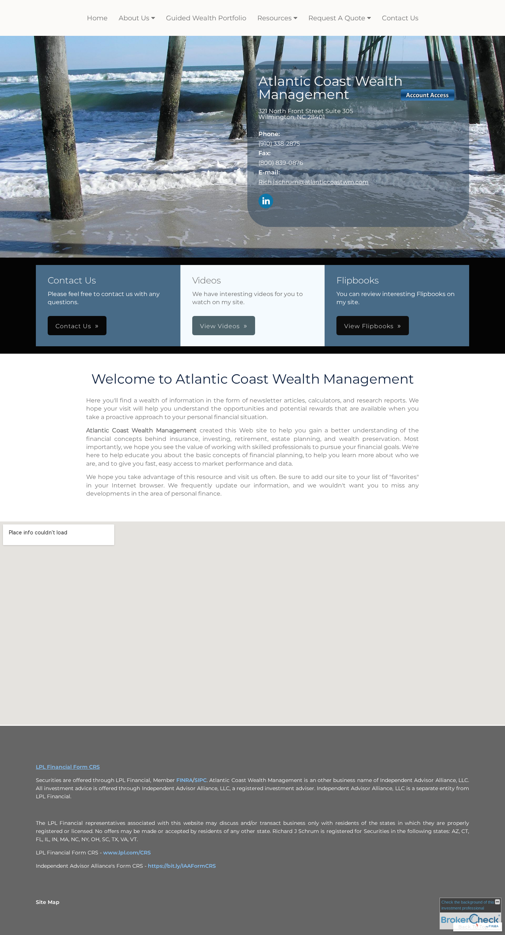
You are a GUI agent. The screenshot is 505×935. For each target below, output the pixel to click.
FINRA (184, 780)
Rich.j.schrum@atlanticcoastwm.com (313, 182)
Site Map (48, 902)
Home (97, 18)
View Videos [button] (220, 326)
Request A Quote (336, 18)
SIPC (200, 780)
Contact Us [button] (73, 326)
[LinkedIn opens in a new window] (265, 202)
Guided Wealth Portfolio (206, 18)
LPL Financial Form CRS (68, 767)
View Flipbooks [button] (369, 326)
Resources (274, 18)
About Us (134, 18)
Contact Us (400, 18)
